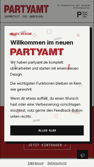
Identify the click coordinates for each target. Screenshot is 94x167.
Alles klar (47, 130)
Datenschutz (57, 163)
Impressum (35, 163)
